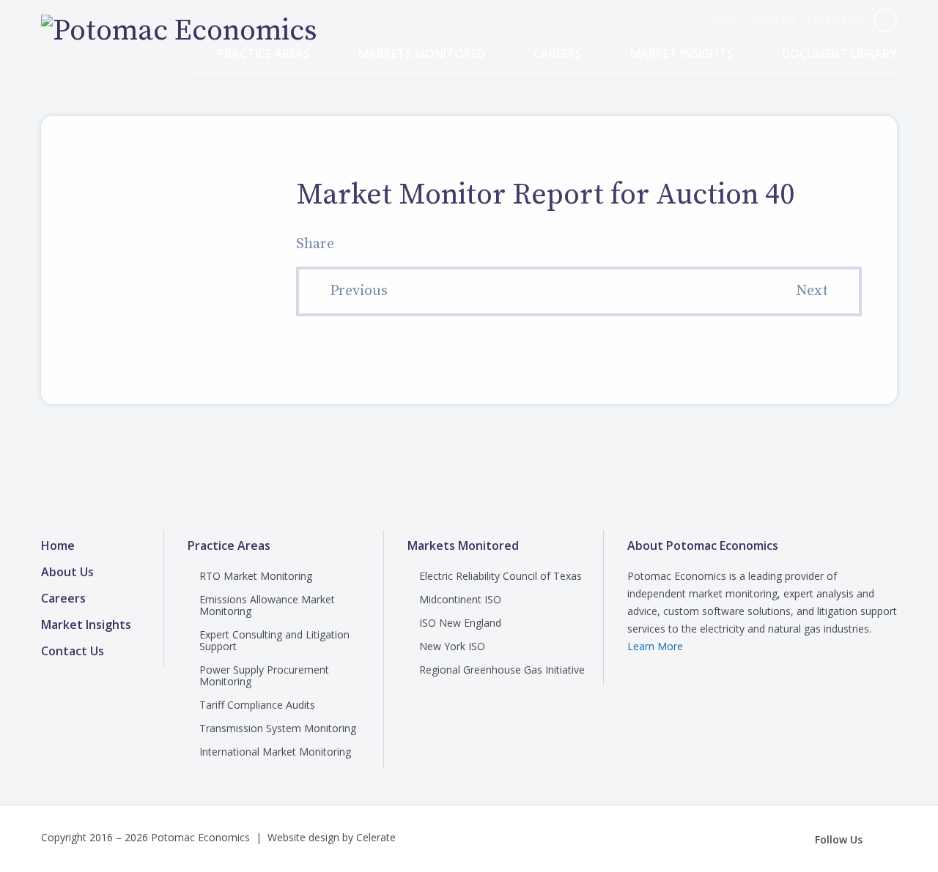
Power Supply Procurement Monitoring (264, 675)
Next (812, 291)
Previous (359, 291)
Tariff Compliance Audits (257, 705)
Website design (303, 837)
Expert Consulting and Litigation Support (274, 640)
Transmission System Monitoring (277, 728)
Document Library (839, 54)
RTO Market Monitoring (255, 576)
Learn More (655, 646)
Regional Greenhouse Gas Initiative (502, 670)
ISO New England (460, 623)
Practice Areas (263, 54)
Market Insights (682, 54)
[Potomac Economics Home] (179, 30)
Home (723, 19)
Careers (557, 54)
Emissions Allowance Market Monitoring (267, 605)
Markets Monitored (421, 54)
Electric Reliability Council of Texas (500, 576)
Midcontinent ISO (460, 599)
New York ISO (452, 646)
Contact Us (835, 19)
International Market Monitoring (275, 752)
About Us (773, 19)
